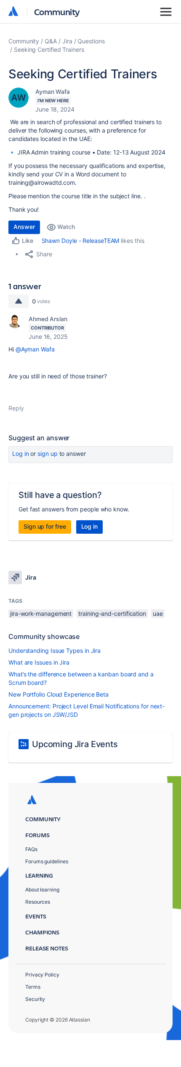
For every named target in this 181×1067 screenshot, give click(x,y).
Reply (16, 408)
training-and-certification (112, 613)
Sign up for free (45, 526)
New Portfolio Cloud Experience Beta (58, 694)
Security (35, 999)
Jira (67, 41)
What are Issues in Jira (38, 662)
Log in (20, 453)
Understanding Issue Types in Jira (54, 650)
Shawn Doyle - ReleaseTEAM (81, 240)
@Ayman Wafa (35, 349)
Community (57, 11)
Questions (90, 41)
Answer (24, 226)
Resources (37, 902)
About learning (42, 889)
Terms (32, 987)
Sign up (47, 453)
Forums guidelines (46, 861)
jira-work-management (41, 613)
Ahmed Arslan (48, 318)
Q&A (51, 41)
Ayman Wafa (52, 91)
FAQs (31, 849)
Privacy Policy (42, 974)
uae (158, 613)
